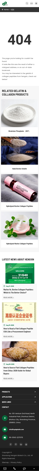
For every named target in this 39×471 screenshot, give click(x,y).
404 (12, 9)
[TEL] (15, 468)
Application (7, 397)
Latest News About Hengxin (18, 259)
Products (6, 392)
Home (6, 9)
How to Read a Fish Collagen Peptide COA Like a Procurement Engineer (18, 330)
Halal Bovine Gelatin (19, 169)
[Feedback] (24, 468)
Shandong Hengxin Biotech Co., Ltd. (16, 455)
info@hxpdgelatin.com (16, 429)
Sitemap (5, 462)
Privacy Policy (16, 462)
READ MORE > (9, 297)
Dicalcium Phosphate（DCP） (19, 131)
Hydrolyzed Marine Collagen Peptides (19, 244)
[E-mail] (5, 468)
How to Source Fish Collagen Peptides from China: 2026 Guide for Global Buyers (19, 370)
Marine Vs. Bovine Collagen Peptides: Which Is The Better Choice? (18, 291)
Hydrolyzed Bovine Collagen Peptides (19, 206)
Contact (5, 407)
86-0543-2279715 (16, 437)
